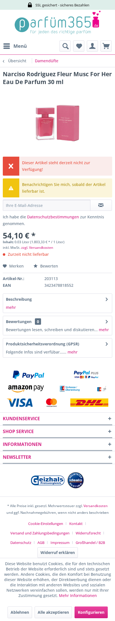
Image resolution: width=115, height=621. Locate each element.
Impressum (60, 542)
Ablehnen (20, 612)
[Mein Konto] (92, 46)
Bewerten (48, 266)
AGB (40, 542)
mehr (11, 307)
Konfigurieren (91, 612)
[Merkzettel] (78, 46)
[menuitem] (15, 46)
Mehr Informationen (78, 595)
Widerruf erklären (57, 552)
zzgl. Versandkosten (37, 247)
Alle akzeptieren (53, 612)
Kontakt (76, 523)
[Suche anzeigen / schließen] (65, 46)
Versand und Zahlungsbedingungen (40, 533)
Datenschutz (20, 542)
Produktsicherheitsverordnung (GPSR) (42, 344)
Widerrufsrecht (88, 533)
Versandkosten (95, 505)
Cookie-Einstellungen (45, 523)
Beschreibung (19, 299)
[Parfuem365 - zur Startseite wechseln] (57, 25)
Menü (20, 46)
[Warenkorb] (106, 46)
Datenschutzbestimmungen (53, 216)
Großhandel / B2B (90, 542)
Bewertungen (19, 321)
